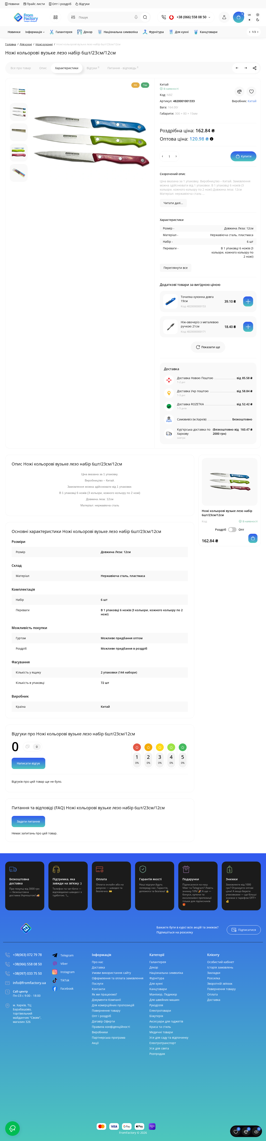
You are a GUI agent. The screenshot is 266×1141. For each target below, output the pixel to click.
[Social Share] (254, 68)
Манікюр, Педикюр (163, 994)
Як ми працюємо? (104, 994)
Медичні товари (161, 1032)
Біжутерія (156, 1016)
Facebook (66, 988)
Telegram (67, 955)
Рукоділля (156, 1005)
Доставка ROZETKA (190, 404)
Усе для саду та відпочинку (168, 1037)
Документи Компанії (106, 1000)
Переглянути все (176, 268)
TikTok (64, 980)
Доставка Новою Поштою (195, 378)
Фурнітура (156, 978)
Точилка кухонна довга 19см (197, 299)
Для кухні (156, 984)
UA (249, 14)
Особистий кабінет (220, 962)
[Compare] (239, 92)
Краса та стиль (160, 1027)
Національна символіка (166, 973)
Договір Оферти (103, 1021)
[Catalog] (55, 17)
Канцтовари (158, 989)
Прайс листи (35, 4)
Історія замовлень (220, 967)
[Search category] (73, 17)
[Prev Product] (237, 68)
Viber (64, 964)
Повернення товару (106, 1010)
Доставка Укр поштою (193, 391)
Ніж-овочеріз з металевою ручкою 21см (200, 324)
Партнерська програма (108, 1037)
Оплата (212, 994)
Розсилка (213, 978)
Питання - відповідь (122, 68)
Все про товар (21, 68)
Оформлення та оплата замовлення (117, 978)
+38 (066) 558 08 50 (191, 17)
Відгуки (84, 4)
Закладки (213, 973)
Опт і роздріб (61, 4)
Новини (13, 4)
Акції (95, 1043)
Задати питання (28, 821)
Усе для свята (159, 1048)
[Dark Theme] (257, 19)
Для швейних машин (164, 1000)
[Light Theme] (257, 14)
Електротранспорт (162, 1043)
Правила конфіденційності (111, 1027)
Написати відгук (28, 763)
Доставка (98, 967)
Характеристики (66, 68)
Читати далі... (173, 203)
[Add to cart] (248, 301)
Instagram (67, 972)
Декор (153, 967)
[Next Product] (245, 68)
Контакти (98, 989)
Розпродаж (157, 1054)
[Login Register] (224, 17)
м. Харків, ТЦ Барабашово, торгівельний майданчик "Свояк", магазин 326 (27, 1013)
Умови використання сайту (111, 973)
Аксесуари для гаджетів (166, 1021)
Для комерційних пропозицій (113, 1005)
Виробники (100, 1032)
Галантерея (157, 962)
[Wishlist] (251, 92)
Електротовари (160, 1010)
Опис (43, 68)
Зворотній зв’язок (219, 984)
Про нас (97, 962)
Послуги (97, 984)
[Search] (136, 17)
